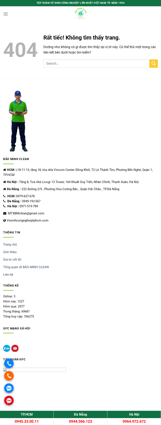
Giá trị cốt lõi (12, 259)
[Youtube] (14, 348)
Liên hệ (8, 275)
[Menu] (5, 14)
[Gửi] (153, 63)
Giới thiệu (10, 252)
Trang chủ (10, 244)
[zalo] (6, 348)
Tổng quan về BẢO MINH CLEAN (26, 267)
